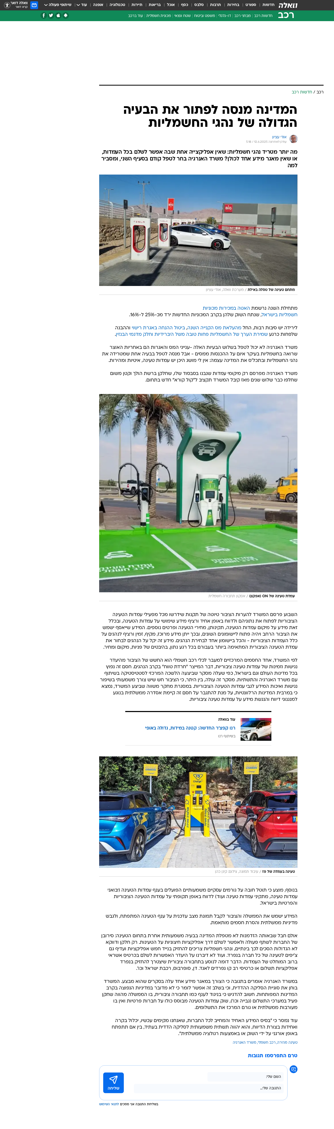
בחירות (233, 5)
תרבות (215, 5)
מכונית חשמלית (158, 16)
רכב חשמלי (267, 1042)
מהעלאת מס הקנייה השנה (214, 328)
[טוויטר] (51, 15)
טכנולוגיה (117, 5)
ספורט (251, 5)
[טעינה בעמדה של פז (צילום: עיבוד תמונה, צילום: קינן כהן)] (198, 816)
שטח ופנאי (182, 16)
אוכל (171, 5)
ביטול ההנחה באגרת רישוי (158, 328)
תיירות (137, 5)
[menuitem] (265, 5)
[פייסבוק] (43, 15)
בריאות (155, 5)
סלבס (199, 5)
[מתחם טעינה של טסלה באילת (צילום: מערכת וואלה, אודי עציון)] (198, 235)
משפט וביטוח (204, 16)
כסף (184, 5)
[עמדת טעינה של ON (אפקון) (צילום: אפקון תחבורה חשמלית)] (198, 497)
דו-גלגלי (224, 16)
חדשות (269, 5)
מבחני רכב (242, 16)
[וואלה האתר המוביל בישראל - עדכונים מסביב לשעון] (288, 5)
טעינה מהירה (287, 1042)
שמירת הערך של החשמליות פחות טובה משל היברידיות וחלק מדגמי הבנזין (192, 334)
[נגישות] (7, 5)
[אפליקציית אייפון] (58, 15)
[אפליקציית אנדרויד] (65, 15)
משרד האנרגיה (244, 1042)
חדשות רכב (263, 16)
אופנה (98, 5)
